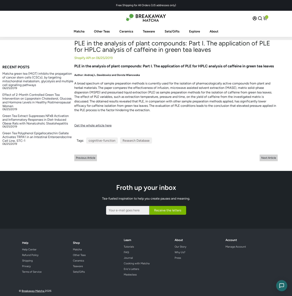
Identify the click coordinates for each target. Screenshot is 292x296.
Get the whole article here (93, 125)
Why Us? (180, 252)
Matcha (79, 31)
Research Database (136, 140)
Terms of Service (32, 271)
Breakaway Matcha (33, 290)
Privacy (26, 266)
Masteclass (130, 274)
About (214, 31)
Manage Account (235, 246)
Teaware (149, 31)
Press (178, 257)
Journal (128, 257)
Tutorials (129, 246)
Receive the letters (167, 210)
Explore (194, 31)
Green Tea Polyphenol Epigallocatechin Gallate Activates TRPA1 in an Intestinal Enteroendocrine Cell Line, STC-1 (37, 137)
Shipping (27, 260)
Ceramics (126, 31)
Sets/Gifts (172, 31)
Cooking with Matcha (137, 263)
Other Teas (102, 31)
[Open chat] (281, 285)
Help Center (29, 249)
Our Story (180, 246)
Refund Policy (30, 255)
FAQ (126, 252)
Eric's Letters (131, 269)
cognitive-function (102, 140)
